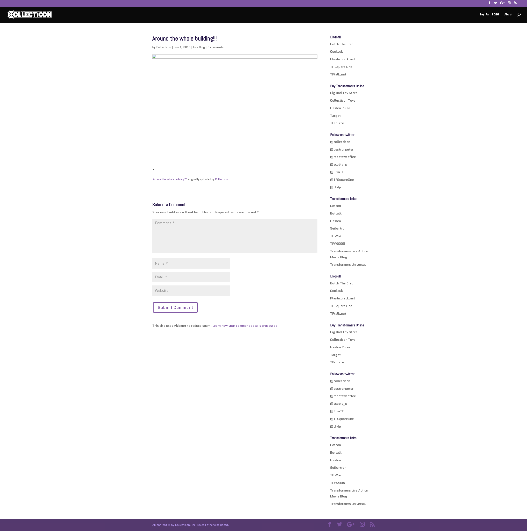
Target (335, 115)
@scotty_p (338, 164)
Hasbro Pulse (340, 108)
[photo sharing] (153, 167)
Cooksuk (336, 51)
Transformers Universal (348, 264)
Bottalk (336, 213)
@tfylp (335, 187)
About (508, 14)
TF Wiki (335, 236)
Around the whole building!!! (170, 179)
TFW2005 (337, 243)
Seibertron (338, 228)
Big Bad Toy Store (343, 92)
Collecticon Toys (342, 100)
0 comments (216, 47)
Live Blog (199, 47)
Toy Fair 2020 (489, 14)
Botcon (335, 205)
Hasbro (335, 221)
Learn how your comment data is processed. (245, 325)
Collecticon (163, 47)
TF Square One (341, 66)
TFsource (337, 123)
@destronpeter (341, 149)
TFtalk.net (338, 74)
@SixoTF (337, 172)
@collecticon (340, 141)
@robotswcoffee (343, 156)
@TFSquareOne (342, 179)
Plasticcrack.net (342, 59)
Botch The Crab (341, 44)
